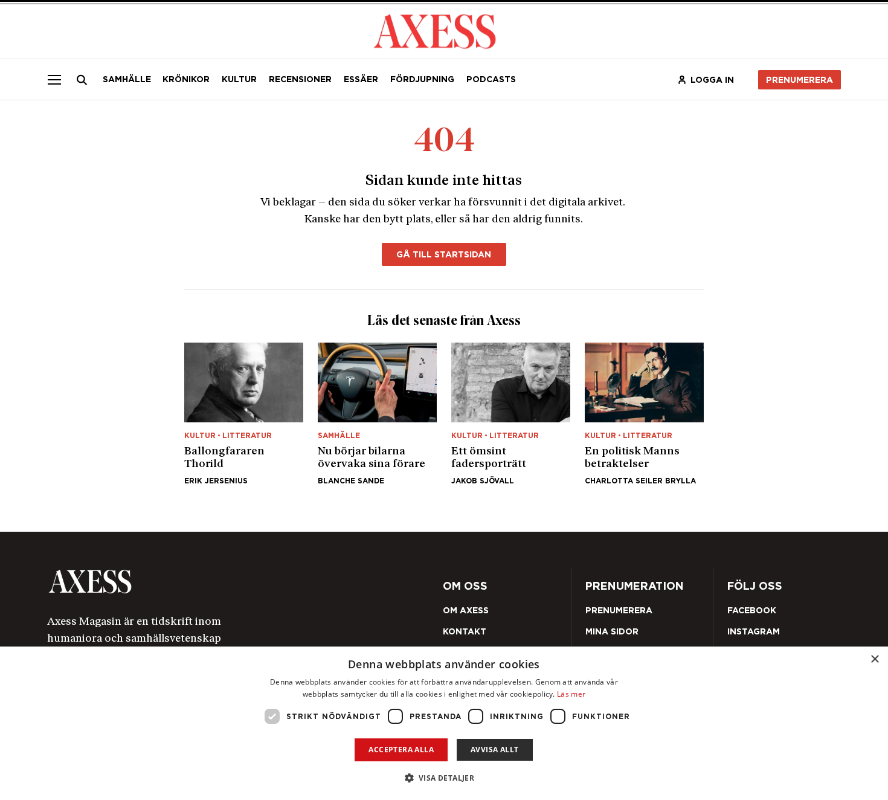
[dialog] (444, 723)
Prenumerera (799, 80)
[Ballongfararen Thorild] (243, 414)
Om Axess (466, 610)
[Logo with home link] (204, 581)
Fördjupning (422, 79)
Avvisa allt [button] (494, 749)
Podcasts (491, 79)
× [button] (874, 659)
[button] (444, 777)
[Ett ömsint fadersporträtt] (510, 414)
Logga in (712, 80)
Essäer (361, 79)
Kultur (239, 79)
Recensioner (300, 79)
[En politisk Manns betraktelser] (644, 414)
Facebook (751, 610)
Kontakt (464, 631)
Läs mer (571, 694)
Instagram (753, 631)
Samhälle (127, 79)
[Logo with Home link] (435, 30)
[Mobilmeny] (54, 79)
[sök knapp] (82, 80)
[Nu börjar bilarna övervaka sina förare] (377, 414)
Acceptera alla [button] (401, 749)
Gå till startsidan (443, 254)
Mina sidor (612, 631)
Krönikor (186, 79)
